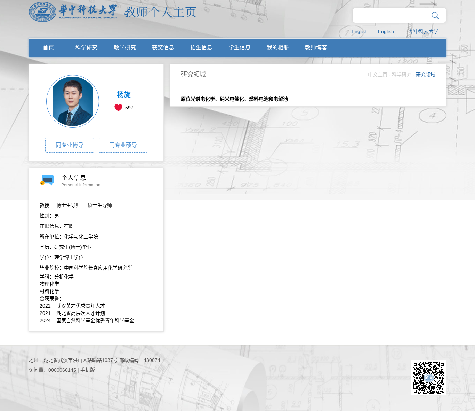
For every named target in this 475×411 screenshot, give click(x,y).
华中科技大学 (423, 31)
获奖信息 (163, 48)
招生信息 (201, 48)
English (360, 31)
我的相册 (278, 48)
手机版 (87, 370)
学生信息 (239, 48)
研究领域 (425, 74)
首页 (48, 48)
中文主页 (377, 74)
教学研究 (125, 48)
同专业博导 (69, 145)
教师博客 (316, 48)
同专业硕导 (123, 145)
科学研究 (86, 48)
